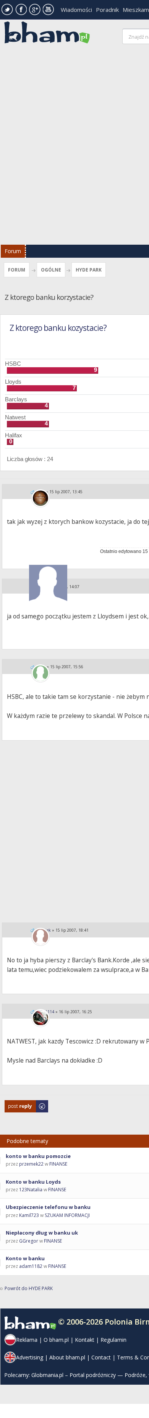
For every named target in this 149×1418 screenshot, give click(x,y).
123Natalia (30, 1189)
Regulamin (113, 1339)
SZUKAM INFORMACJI (67, 1215)
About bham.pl (67, 1357)
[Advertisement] (74, 146)
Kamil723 (29, 1215)
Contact (101, 1357)
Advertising (29, 1357)
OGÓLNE (51, 270)
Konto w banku (25, 1258)
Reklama (26, 1339)
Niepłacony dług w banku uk (42, 1232)
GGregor (28, 1241)
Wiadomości (76, 9)
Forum (13, 251)
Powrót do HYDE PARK (29, 1288)
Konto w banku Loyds (33, 1181)
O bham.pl (56, 1339)
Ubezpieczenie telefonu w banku (48, 1207)
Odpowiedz (17, 1104)
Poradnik (107, 9)
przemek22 (31, 1164)
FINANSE (58, 1164)
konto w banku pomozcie (38, 1156)
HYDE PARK (89, 270)
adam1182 (30, 1266)
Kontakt (84, 1339)
